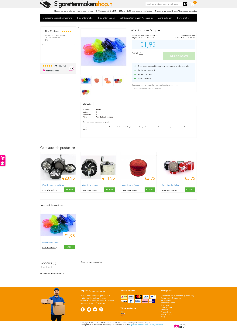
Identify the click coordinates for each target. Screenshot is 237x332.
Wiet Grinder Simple (51, 242)
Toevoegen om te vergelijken (143, 85)
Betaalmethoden (168, 302)
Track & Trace (166, 307)
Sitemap (164, 309)
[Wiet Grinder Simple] (86, 85)
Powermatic (183, 17)
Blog (163, 316)
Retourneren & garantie (171, 298)
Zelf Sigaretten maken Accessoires (136, 17)
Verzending (166, 300)
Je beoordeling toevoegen (52, 273)
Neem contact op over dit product (147, 88)
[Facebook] (83, 311)
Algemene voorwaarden (138, 324)
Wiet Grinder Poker (170, 185)
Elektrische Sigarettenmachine (57, 17)
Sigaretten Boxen (106, 17)
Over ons (165, 305)
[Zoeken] (185, 4)
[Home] (77, 4)
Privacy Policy (166, 312)
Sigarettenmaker (85, 17)
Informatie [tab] (87, 104)
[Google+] (101, 311)
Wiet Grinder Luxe (90, 185)
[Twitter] (95, 311)
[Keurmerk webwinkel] (180, 326)
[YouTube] (89, 311)
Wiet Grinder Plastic (130, 185)
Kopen (69, 189)
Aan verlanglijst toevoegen (166, 85)
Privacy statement (156, 324)
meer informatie (49, 190)
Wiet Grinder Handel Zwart (53, 185)
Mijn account (166, 314)
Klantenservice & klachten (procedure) (177, 295)
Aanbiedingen (165, 17)
